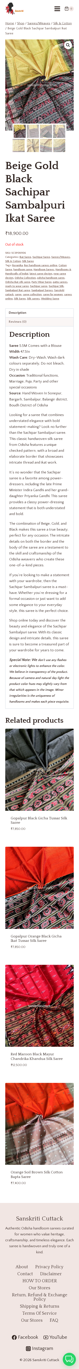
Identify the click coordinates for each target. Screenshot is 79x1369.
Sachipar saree (38, 286)
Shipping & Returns (39, 1306)
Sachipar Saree (41, 257)
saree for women (53, 294)
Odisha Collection (25, 277)
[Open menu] (57, 8)
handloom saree (22, 269)
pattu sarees (60, 282)
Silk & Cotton (13, 261)
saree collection (32, 294)
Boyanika (17, 265)
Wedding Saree (50, 298)
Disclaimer (51, 1274)
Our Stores (39, 1288)
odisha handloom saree (51, 277)
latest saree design (41, 273)
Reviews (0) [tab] (17, 322)
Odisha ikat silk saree (17, 282)
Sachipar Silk (56, 286)
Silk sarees (33, 298)
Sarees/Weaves (60, 257)
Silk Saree (28, 261)
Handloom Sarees (44, 269)
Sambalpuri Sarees (42, 290)
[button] (68, 45)
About (22, 1267)
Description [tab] (17, 313)
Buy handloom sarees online (40, 265)
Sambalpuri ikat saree (17, 290)
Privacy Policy (49, 1267)
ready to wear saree (17, 286)
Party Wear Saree (42, 282)
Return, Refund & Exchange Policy (39, 1297)
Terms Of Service (39, 1313)
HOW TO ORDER (39, 1281)
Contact (25, 1274)
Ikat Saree (25, 257)
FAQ (54, 1320)
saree (18, 294)
